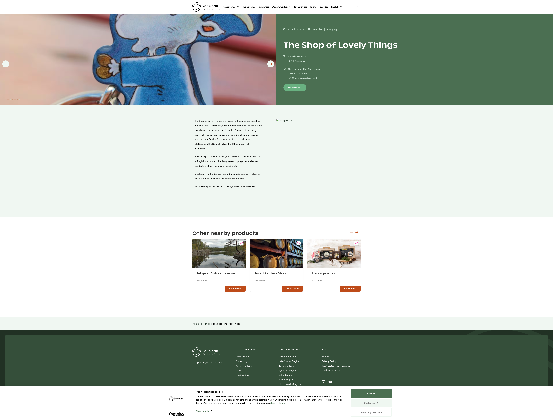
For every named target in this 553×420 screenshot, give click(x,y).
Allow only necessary (371, 412)
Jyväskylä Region (288, 370)
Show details (202, 411)
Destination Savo (288, 356)
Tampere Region (287, 365)
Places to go (242, 361)
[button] (5, 63)
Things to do (242, 356)
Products (206, 323)
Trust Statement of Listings (336, 365)
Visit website (293, 87)
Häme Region (286, 379)
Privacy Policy (329, 361)
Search (325, 356)
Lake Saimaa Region (289, 361)
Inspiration (264, 6)
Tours (313, 6)
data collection (278, 403)
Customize (369, 403)
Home (195, 323)
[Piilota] (238, 7)
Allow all (371, 393)
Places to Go (229, 6)
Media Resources (341, 370)
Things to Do (249, 6)
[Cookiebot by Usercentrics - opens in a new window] (176, 414)
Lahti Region (285, 375)
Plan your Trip (300, 6)
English (335, 6)
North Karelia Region (290, 384)
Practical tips (242, 375)
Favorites (323, 6)
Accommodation (281, 6)
